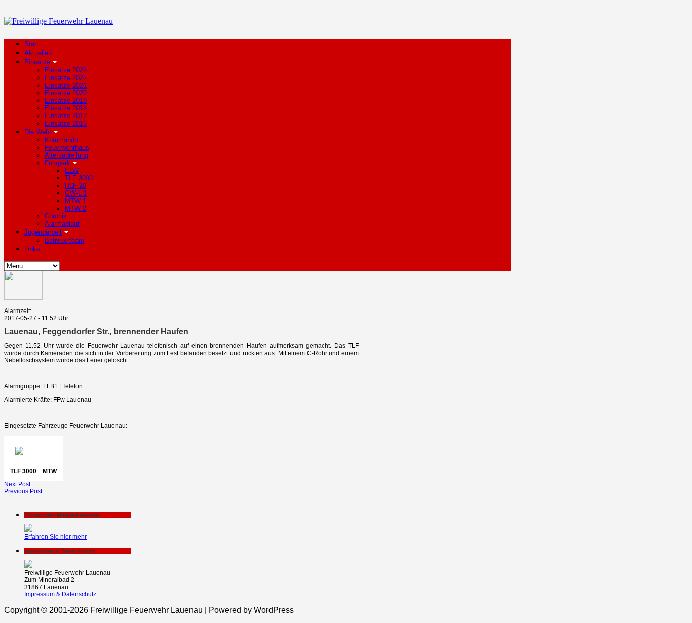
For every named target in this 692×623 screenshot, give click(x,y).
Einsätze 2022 (66, 78)
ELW (72, 170)
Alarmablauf (62, 223)
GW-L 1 (76, 193)
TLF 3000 (79, 178)
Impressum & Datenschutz (60, 594)
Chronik (56, 216)
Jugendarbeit (43, 232)
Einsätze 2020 (66, 93)
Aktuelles (38, 53)
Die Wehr (37, 132)
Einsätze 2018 (66, 108)
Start (31, 44)
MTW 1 (75, 201)
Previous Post (23, 491)
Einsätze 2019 (66, 100)
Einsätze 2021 (66, 85)
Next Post (17, 484)
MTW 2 (75, 208)
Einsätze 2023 (66, 70)
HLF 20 (75, 185)
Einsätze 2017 (66, 116)
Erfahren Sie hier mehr (55, 536)
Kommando (61, 140)
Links (32, 249)
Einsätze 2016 (66, 123)
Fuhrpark (57, 163)
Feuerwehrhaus (67, 147)
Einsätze (37, 62)
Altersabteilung (66, 155)
